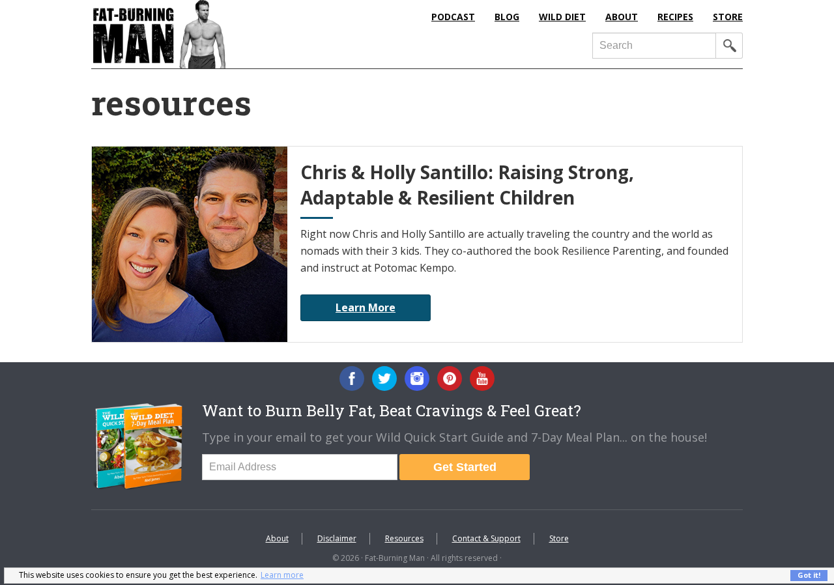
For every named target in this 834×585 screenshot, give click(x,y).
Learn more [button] (282, 574)
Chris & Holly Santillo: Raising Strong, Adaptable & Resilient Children (467, 185)
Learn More (365, 307)
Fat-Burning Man (211, 34)
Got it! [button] (809, 575)
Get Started (464, 467)
